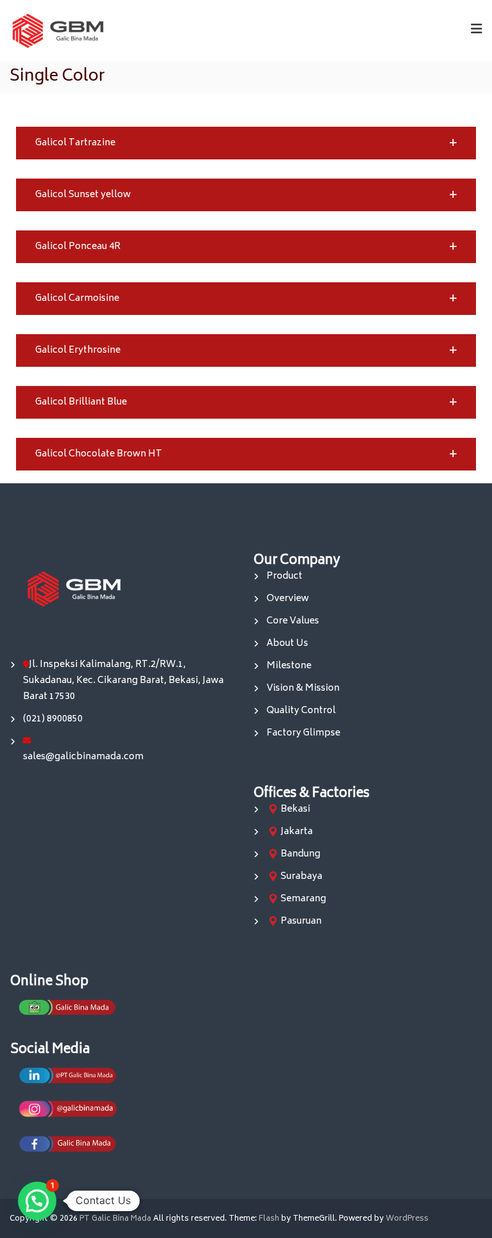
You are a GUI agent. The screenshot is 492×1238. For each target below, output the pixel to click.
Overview (287, 599)
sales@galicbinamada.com (83, 757)
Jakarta (297, 832)
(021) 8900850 (53, 719)
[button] (246, 143)
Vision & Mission (303, 688)
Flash (269, 1219)
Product (284, 576)
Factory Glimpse (303, 733)
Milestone (288, 666)
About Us (287, 644)
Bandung (300, 854)
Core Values (292, 621)
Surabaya (301, 877)
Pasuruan (301, 921)
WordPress (407, 1219)
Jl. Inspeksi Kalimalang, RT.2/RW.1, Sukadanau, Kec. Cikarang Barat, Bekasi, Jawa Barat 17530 (123, 681)
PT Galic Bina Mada (115, 1219)
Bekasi (295, 809)
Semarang (303, 899)
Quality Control (301, 711)
